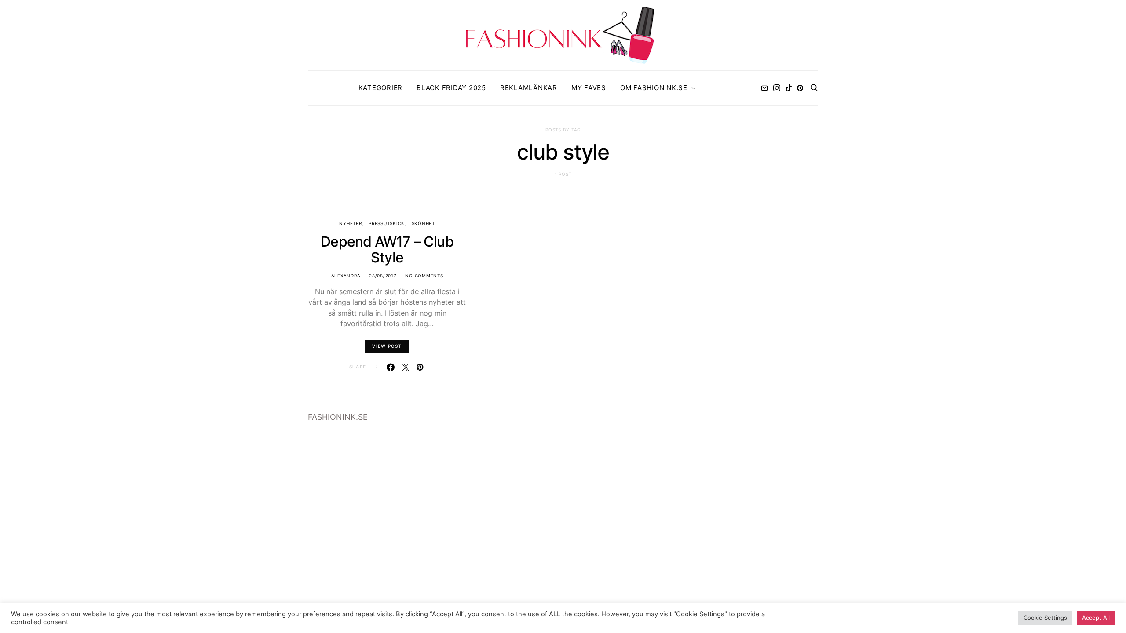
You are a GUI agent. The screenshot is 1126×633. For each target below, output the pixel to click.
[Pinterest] (800, 87)
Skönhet (423, 223)
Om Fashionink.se (653, 88)
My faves (588, 88)
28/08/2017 (383, 275)
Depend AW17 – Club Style (387, 249)
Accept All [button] (1096, 617)
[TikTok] (788, 87)
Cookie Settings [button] (1045, 617)
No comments (424, 275)
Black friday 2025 (451, 88)
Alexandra (346, 275)
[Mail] (764, 87)
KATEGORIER (380, 88)
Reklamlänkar (528, 88)
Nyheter (350, 223)
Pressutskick (387, 223)
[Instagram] (776, 87)
